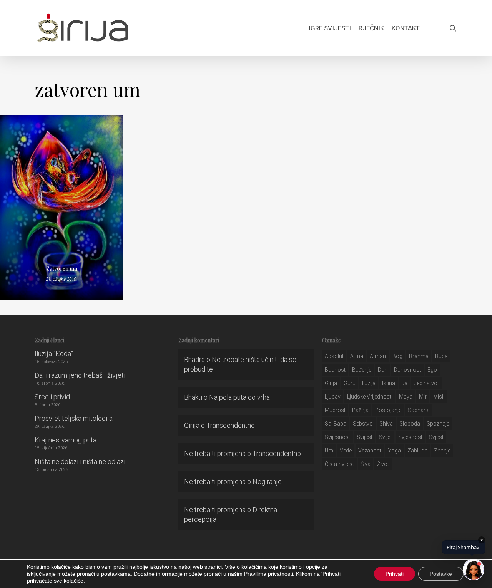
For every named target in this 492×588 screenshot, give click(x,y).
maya (405, 397)
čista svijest (339, 464)
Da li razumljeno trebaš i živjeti (80, 375)
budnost (335, 370)
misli (438, 397)
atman (378, 356)
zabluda (417, 450)
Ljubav (333, 397)
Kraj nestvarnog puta (65, 440)
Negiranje (267, 481)
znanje (442, 450)
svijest (364, 437)
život (383, 464)
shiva (386, 423)
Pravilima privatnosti (268, 574)
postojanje (388, 410)
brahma (419, 356)
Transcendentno (230, 425)
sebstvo (363, 423)
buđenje (361, 370)
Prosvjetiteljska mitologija (74, 418)
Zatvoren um (61, 268)
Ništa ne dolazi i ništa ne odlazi (80, 461)
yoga (394, 450)
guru (350, 383)
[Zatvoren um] (61, 207)
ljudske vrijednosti (369, 397)
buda (441, 356)
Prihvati (395, 574)
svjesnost (410, 437)
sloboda (409, 423)
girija (331, 383)
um (329, 450)
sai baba (335, 423)
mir (423, 397)
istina (388, 383)
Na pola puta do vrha (239, 397)
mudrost (335, 410)
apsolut (334, 356)
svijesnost (337, 437)
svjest (436, 437)
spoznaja (438, 423)
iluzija (369, 383)
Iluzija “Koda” (54, 354)
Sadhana (419, 410)
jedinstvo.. (427, 383)
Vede (346, 450)
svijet (385, 437)
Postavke (441, 574)
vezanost (369, 450)
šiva (366, 464)
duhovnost (407, 370)
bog (397, 356)
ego (432, 370)
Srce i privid (52, 397)
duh (382, 370)
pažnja (360, 410)
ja (404, 383)
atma (356, 356)
